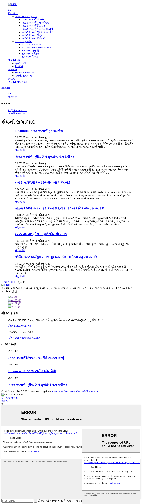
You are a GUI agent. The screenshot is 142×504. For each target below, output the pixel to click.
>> (15, 281)
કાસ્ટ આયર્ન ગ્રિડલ (33, 25)
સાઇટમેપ (75, 391)
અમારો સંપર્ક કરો (17, 81)
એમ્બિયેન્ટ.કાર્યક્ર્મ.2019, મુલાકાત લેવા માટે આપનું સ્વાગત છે (56, 257)
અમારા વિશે (14, 60)
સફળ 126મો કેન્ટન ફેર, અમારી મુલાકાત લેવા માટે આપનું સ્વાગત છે (59, 208)
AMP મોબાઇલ (90, 391)
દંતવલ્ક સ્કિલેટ (30, 56)
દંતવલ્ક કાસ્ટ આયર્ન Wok (37, 47)
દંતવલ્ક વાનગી (30, 50)
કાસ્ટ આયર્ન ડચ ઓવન (35, 22)
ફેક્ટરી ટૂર (20, 63)
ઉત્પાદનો (13, 13)
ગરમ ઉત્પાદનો (60, 391)
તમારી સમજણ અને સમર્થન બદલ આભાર (42, 182)
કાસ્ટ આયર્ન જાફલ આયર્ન (37, 28)
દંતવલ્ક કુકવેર (23, 41)
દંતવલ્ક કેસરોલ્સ (32, 44)
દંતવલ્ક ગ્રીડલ (30, 53)
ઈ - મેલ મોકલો (9, 397)
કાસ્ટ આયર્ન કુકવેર (26, 16)
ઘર (9, 10)
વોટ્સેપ (5, 400)
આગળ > (9, 281)
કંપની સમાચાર (23, 75)
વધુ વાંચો (20, 149)
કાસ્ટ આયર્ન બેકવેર (33, 19)
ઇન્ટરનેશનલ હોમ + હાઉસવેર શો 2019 (41, 234)
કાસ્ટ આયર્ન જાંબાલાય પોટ (37, 31)
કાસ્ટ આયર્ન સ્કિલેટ (33, 38)
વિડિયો (19, 66)
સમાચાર (12, 69)
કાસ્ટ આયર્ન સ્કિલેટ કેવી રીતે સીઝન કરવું (36, 358)
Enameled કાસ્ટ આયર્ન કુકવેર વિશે (39, 130)
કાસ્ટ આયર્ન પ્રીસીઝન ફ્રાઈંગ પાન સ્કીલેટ (44, 156)
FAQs (11, 78)
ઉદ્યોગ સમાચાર (24, 72)
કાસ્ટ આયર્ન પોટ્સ (32, 35)
